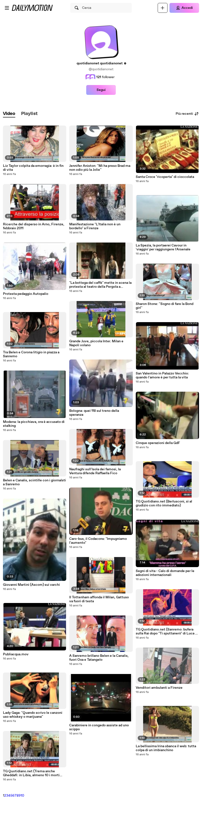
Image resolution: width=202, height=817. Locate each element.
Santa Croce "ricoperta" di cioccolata (165, 177)
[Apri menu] (7, 8)
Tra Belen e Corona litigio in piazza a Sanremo (31, 354)
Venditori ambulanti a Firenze (159, 688)
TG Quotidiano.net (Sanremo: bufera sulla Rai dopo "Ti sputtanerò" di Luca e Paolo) (166, 631)
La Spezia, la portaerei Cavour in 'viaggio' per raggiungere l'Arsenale (163, 247)
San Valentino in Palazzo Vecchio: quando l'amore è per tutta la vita (162, 375)
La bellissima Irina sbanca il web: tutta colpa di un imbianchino (166, 748)
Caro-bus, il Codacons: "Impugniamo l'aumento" (98, 541)
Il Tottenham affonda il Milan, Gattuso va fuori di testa (99, 599)
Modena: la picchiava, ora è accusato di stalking (34, 424)
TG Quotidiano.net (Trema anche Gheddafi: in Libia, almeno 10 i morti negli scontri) (31, 773)
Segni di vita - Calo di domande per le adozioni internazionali (165, 573)
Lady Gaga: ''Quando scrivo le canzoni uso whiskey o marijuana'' (32, 715)
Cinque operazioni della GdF (158, 443)
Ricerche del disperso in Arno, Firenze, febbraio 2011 (33, 226)
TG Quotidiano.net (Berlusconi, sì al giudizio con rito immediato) (164, 503)
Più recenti (184, 114)
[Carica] (163, 8)
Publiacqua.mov (16, 654)
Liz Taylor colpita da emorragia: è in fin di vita (33, 168)
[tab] (9, 114)
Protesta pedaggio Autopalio (25, 294)
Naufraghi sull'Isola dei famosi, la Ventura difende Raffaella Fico (95, 471)
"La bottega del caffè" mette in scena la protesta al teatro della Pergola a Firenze (100, 285)
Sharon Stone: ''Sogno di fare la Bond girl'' (164, 306)
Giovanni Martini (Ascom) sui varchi (31, 585)
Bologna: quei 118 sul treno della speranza (94, 413)
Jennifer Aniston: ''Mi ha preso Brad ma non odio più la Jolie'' (99, 168)
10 (22, 795)
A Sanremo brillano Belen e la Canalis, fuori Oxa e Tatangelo (99, 658)
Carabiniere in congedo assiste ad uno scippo (99, 727)
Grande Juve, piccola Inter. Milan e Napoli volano (96, 343)
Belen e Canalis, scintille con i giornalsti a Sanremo (34, 482)
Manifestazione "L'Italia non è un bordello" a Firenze (94, 226)
